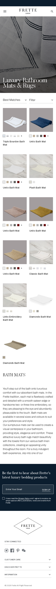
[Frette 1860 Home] (28, 11)
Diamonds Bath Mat (40, 317)
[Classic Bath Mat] (41, 252)
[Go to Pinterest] (19, 550)
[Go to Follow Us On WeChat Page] (24, 550)
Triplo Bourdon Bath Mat (14, 143)
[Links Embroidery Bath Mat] (15, 295)
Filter (32, 100)
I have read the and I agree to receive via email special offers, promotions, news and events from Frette (28, 501)
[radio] (7, 136)
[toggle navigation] (5, 11)
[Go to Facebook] (13, 550)
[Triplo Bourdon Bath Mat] (15, 120)
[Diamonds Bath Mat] (41, 295)
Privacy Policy (24, 499)
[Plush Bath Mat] (41, 166)
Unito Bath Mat (37, 141)
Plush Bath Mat (37, 187)
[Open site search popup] (51, 11)
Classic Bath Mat (38, 274)
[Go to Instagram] (7, 550)
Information (11, 575)
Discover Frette (13, 567)
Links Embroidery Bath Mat (12, 318)
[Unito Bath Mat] (41, 120)
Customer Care (13, 560)
